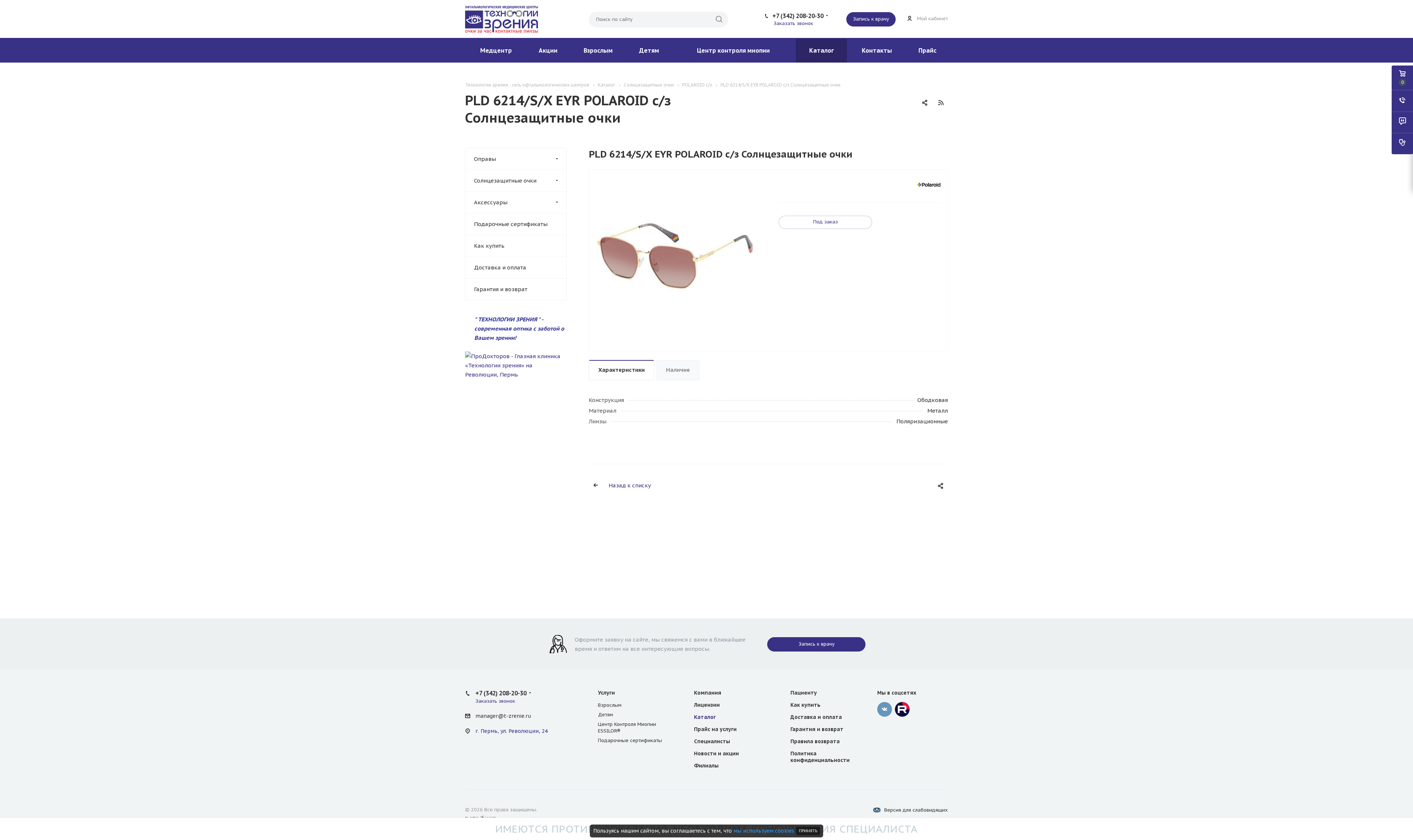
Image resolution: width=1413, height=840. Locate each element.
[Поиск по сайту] (719, 19)
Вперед (760, 260)
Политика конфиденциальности (820, 756)
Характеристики (621, 369)
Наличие (678, 369)
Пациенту (803, 692)
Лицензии (707, 705)
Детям (649, 50)
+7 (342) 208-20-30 (798, 16)
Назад (591, 260)
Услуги (606, 692)
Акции (548, 50)
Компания (707, 692)
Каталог (821, 50)
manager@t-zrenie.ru (503, 716)
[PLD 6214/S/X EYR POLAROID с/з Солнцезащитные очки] (675, 255)
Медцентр (496, 50)
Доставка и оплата (500, 267)
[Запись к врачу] (1402, 143)
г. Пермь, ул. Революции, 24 (511, 731)
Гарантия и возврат (500, 289)
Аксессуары (490, 202)
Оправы (485, 158)
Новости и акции (716, 753)
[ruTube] (902, 709)
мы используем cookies (763, 830)
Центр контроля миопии (733, 50)
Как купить (489, 245)
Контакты (877, 50)
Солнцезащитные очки (505, 180)
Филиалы (706, 765)
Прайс (927, 50)
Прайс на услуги (715, 729)
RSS (941, 103)
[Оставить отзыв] (1402, 122)
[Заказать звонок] (1402, 101)
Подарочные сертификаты (511, 223)
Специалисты (712, 741)
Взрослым (598, 50)
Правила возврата (815, 741)
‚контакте (884, 709)
